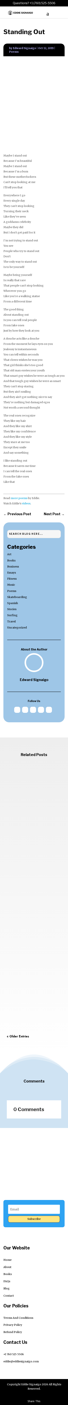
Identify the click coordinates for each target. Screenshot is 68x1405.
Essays (11, 572)
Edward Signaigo (24, 48)
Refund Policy (12, 1332)
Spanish (12, 603)
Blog (6, 1288)
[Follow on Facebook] (33, 710)
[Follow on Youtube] (49, 710)
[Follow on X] (25, 710)
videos (26, 503)
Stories (11, 609)
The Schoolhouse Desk (29, 894)
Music (11, 584)
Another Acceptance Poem (33, 806)
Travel (11, 621)
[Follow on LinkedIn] (17, 710)
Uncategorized (17, 627)
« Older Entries (18, 1036)
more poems (19, 498)
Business (13, 566)
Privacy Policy (12, 1325)
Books (11, 560)
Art (9, 554)
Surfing (12, 615)
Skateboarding (17, 597)
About (7, 1267)
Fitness (12, 578)
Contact (8, 1295)
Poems (14, 51)
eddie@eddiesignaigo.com (21, 1361)
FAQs (6, 1281)
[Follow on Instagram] (41, 710)
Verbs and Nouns (24, 982)
